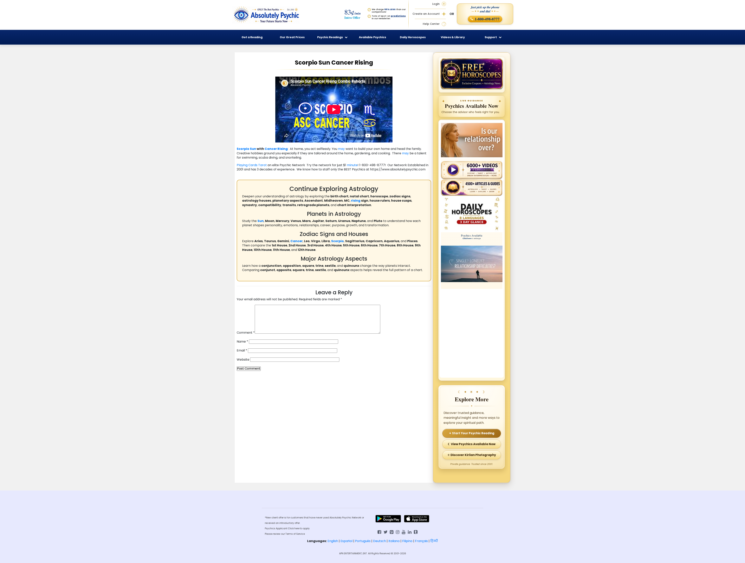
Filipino (407, 541)
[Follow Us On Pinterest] (391, 532)
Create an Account (426, 14)
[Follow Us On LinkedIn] (409, 532)
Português (363, 541)
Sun (253, 149)
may (341, 149)
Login (436, 4)
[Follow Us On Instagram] (397, 532)
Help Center (431, 24)
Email (242, 350)
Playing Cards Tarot (252, 165)
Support (491, 37)
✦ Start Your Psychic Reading (471, 433)
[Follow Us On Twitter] (385, 532)
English (332, 541)
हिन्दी (434, 541)
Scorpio (243, 149)
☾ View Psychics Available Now (472, 444)
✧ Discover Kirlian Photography (471, 455)
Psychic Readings (330, 37)
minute (352, 165)
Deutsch (379, 541)
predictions (398, 15)
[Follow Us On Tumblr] (416, 532)
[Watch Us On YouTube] (403, 532)
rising (355, 200)
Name (242, 341)
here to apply (302, 528)
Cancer (271, 149)
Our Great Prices (292, 37)
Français (421, 541)
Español (346, 541)
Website (243, 359)
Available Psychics (372, 37)
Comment (246, 333)
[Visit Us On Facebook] (379, 532)
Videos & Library (453, 37)
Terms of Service (295, 533)
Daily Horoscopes (413, 37)
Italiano (394, 541)
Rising (282, 149)
